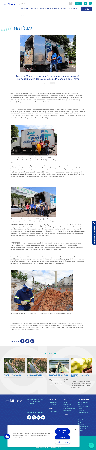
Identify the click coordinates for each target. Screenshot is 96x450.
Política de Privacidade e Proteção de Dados (48, 447)
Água (65, 402)
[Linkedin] (32, 341)
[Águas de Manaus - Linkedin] (38, 417)
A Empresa (52, 399)
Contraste (78, 3)
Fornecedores (73, 8)
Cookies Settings (62, 442)
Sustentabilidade (83, 399)
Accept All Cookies (62, 431)
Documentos (67, 410)
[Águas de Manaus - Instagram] (34, 417)
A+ (85, 3)
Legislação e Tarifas (69, 408)
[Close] (76, 429)
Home (6, 22)
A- (90, 3)
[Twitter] (27, 341)
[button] (7, 437)
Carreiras (63, 8)
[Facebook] (22, 341)
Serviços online (86, 8)
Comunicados (53, 411)
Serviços (66, 399)
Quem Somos (53, 402)
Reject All (62, 437)
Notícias (11, 22)
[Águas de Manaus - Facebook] (29, 417)
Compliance (52, 404)
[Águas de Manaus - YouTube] (43, 417)
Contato (80, 417)
